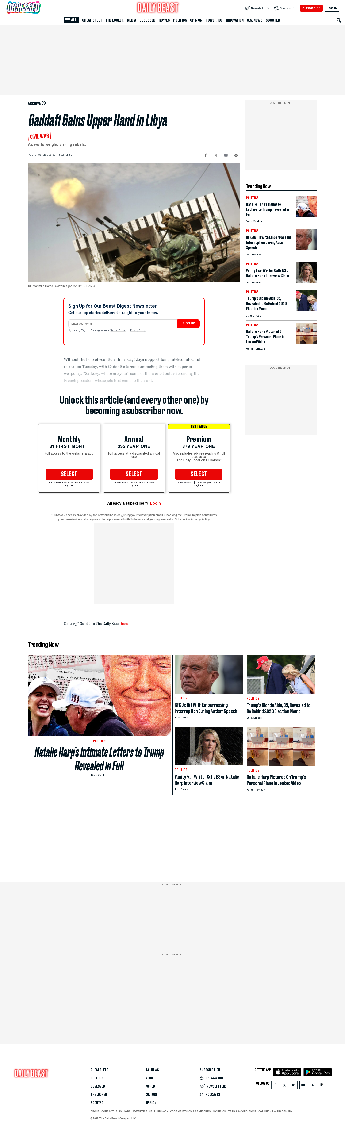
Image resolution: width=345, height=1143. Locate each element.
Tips (119, 1111)
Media (131, 20)
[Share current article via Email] (226, 155)
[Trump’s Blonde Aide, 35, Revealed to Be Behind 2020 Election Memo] (306, 310)
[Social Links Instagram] (294, 1086)
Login (155, 503)
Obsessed (147, 20)
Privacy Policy (138, 330)
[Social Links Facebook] (275, 1086)
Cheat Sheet (92, 20)
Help (152, 1111)
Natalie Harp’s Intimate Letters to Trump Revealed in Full (99, 759)
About (95, 1111)
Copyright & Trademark (275, 1111)
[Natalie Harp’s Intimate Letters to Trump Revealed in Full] (306, 216)
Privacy (162, 1111)
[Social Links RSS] (312, 1086)
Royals (164, 20)
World (150, 1086)
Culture (151, 1095)
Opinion (196, 20)
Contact (107, 1111)
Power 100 (214, 20)
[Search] (339, 20)
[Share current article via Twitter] (216, 155)
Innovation (235, 20)
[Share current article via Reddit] (236, 155)
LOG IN (332, 8)
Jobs (127, 1111)
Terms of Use (118, 330)
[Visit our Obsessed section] (38, 8)
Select (69, 474)
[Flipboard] (322, 1086)
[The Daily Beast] (158, 8)
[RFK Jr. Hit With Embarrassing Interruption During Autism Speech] (306, 249)
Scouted (273, 20)
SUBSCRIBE (311, 8)
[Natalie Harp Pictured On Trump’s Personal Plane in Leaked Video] (306, 343)
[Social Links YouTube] (303, 1086)
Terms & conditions (242, 1111)
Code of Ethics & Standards (190, 1111)
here (124, 623)
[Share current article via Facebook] (206, 155)
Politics (180, 20)
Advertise (139, 1111)
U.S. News (254, 20)
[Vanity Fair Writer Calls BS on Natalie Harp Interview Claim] (306, 282)
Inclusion (219, 1111)
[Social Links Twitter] (284, 1086)
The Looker (115, 20)
